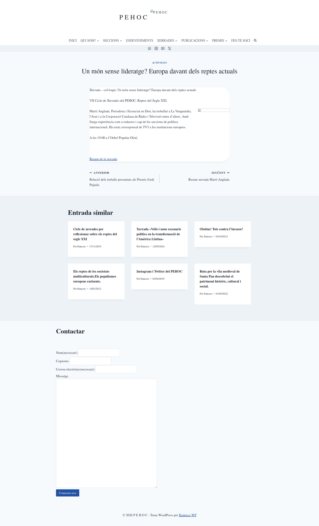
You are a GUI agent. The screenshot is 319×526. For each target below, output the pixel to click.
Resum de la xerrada (103, 159)
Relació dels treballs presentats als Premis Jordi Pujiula (122, 179)
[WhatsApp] (149, 48)
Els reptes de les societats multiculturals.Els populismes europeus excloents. (94, 276)
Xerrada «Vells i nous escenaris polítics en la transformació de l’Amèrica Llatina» (159, 234)
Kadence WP (187, 515)
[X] (169, 48)
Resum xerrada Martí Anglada (208, 176)
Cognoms (62, 361)
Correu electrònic (75, 369)
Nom (66, 352)
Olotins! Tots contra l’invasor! (221, 229)
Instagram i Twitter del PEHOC (159, 271)
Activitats (159, 62)
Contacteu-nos (67, 493)
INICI (73, 40)
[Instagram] (156, 48)
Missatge (62, 376)
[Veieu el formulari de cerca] (255, 40)
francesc (81, 246)
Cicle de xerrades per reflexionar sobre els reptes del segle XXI (95, 234)
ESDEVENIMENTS (139, 40)
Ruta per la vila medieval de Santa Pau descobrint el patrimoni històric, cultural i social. (220, 279)
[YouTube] (163, 48)
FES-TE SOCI (240, 40)
